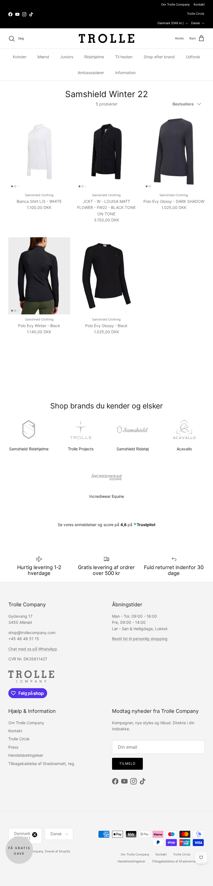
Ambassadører (91, 72)
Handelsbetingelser (25, 755)
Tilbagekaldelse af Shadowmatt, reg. (41, 763)
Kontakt (199, 4)
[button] (19, 850)
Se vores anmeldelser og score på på (106, 524)
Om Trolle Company (175, 4)
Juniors (66, 56)
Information (125, 72)
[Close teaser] (34, 834)
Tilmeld (127, 763)
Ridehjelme (94, 56)
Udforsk (193, 56)
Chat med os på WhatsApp (32, 649)
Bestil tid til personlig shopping (140, 638)
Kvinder (19, 56)
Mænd (43, 56)
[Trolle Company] (106, 38)
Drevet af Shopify (57, 851)
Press (13, 747)
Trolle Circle (195, 14)
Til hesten (124, 56)
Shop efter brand (159, 56)
